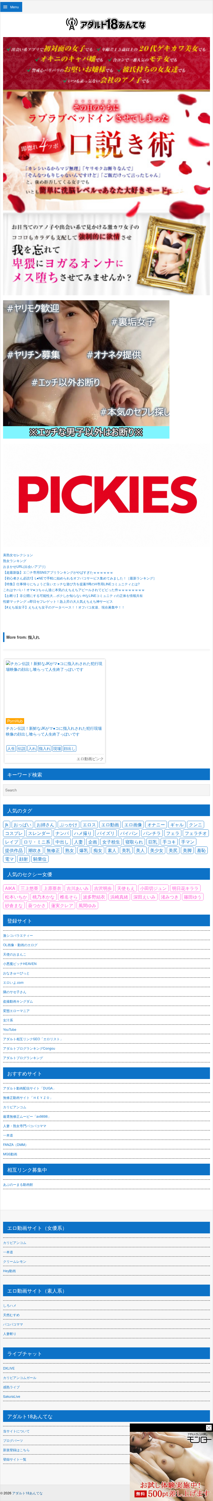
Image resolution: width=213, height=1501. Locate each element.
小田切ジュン (153, 888)
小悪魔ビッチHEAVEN (20, 963)
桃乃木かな (43, 897)
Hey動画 (9, 1270)
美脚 (187, 850)
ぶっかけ (68, 824)
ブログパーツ (13, 1440)
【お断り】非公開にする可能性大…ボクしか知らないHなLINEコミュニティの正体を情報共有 (73, 595)
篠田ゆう (193, 897)
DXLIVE (9, 1368)
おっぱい (22, 824)
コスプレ (14, 833)
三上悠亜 (29, 888)
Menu (14, 6)
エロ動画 (110, 824)
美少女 (156, 850)
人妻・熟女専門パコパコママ (24, 1125)
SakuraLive (11, 1396)
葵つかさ (37, 905)
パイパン (129, 833)
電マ (9, 859)
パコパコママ (13, 1324)
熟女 (69, 850)
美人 (140, 850)
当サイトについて (16, 1430)
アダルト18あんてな (27, 1492)
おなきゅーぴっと (16, 973)
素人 (112, 850)
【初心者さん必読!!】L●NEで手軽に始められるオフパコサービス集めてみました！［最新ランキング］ (79, 578)
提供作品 (14, 850)
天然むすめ (11, 1314)
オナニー (156, 824)
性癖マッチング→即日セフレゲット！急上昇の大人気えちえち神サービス (58, 601)
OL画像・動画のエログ (20, 944)
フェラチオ (196, 833)
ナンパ (62, 833)
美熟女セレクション (18, 554)
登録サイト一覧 (14, 1459)
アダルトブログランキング (23, 1057)
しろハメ (9, 1305)
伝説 (22, 748)
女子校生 (111, 842)
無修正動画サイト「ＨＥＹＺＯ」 (28, 1097)
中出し (62, 842)
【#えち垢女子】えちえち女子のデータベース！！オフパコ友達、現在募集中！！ (64, 607)
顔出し (69, 748)
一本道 (8, 1135)
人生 (11, 748)
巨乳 (152, 842)
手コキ (169, 842)
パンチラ (152, 833)
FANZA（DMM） (15, 1144)
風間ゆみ (87, 905)
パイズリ (106, 833)
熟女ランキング (14, 560)
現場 (57, 748)
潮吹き (34, 850)
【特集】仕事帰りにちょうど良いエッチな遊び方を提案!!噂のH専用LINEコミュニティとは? (71, 583)
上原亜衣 (52, 888)
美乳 (126, 850)
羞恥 (201, 850)
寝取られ (134, 842)
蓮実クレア (62, 905)
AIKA (10, 888)
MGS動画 (10, 1153)
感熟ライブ (11, 1386)
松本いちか (16, 897)
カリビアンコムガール (19, 1377)
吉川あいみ (78, 888)
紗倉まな (14, 905)
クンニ (195, 824)
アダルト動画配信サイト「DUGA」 (29, 1088)
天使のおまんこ (14, 954)
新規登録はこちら (16, 1449)
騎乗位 (40, 859)
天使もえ (126, 888)
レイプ (11, 842)
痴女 (97, 850)
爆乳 (83, 850)
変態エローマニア (16, 1010)
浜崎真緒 (119, 897)
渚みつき (170, 897)
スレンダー (39, 833)
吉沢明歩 (103, 888)
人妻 (78, 842)
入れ (32, 748)
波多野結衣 (94, 897)
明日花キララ (185, 888)
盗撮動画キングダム (18, 1001)
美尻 (173, 850)
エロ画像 (133, 824)
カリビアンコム (14, 1106)
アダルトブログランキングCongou (29, 1048)
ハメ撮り (83, 833)
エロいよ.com (13, 982)
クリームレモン (14, 1261)
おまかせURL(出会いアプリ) (24, 566)
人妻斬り (9, 1333)
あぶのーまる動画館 (18, 1184)
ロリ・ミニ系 (37, 842)
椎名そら (69, 897)
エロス (89, 824)
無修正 (53, 850)
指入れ (44, 748)
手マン (187, 842)
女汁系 (8, 1020)
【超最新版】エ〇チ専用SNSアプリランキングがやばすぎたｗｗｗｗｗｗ (58, 572)
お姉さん (45, 824)
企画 (92, 842)
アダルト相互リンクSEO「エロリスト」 (33, 1038)
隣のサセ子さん (14, 991)
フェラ (172, 833)
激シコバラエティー (18, 935)
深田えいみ (144, 897)
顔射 (23, 859)
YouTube (9, 1029)
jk (6, 824)
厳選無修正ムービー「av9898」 (27, 1116)
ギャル (177, 824)
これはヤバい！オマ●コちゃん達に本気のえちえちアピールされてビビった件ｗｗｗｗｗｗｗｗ (74, 589)
